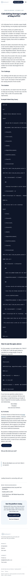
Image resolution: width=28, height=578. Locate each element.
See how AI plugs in (14, 519)
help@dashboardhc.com (6, 560)
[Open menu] (25, 2)
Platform (3, 548)
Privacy (6, 571)
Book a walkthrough (14, 515)
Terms (2, 571)
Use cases (3, 550)
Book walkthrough (18, 2)
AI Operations (4, 546)
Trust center (4, 562)
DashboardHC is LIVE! (7, 491)
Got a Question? (6, 445)
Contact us (3, 557)
